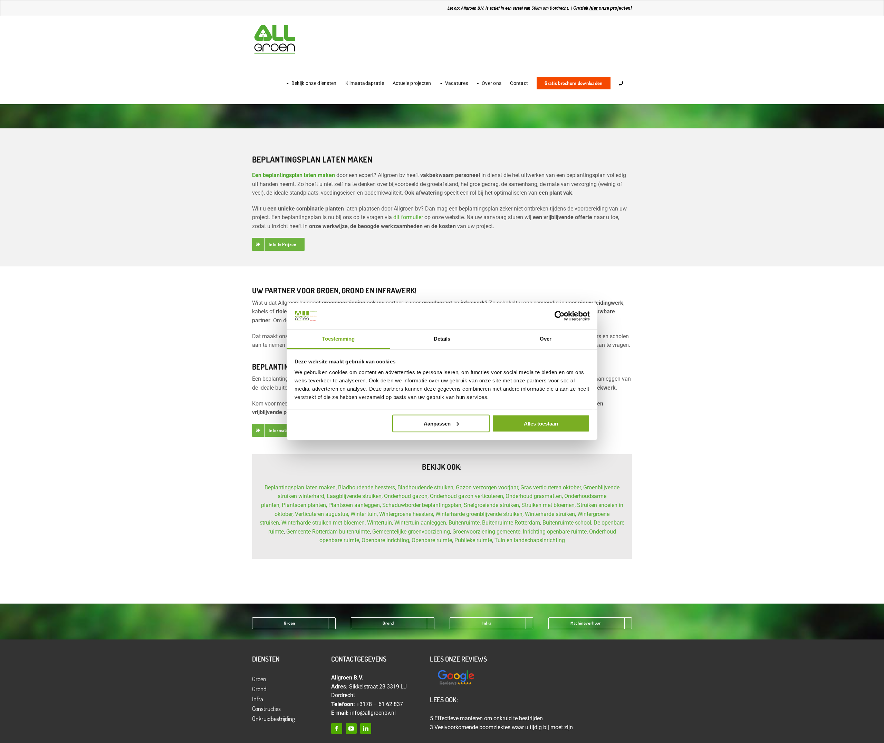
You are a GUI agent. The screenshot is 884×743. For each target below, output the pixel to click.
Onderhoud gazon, (406, 496)
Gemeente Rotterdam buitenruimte (328, 531)
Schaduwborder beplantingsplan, (422, 505)
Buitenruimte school (566, 522)
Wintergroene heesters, (406, 514)
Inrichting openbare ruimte (555, 531)
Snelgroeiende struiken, (492, 505)
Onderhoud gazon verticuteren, (467, 496)
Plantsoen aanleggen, (354, 505)
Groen (259, 679)
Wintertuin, (380, 522)
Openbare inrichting (385, 540)
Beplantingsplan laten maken (300, 487)
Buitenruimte (464, 522)
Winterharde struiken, (550, 514)
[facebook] (336, 728)
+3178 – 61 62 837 (379, 704)
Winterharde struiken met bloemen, (323, 522)
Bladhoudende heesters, (367, 487)
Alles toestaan (541, 423)
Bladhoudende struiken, (425, 487)
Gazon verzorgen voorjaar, (487, 487)
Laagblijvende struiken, (355, 496)
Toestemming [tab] (338, 339)
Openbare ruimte (432, 540)
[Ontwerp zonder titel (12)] (456, 670)
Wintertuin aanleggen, (420, 522)
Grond (259, 689)
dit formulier (408, 217)
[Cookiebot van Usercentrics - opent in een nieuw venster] (559, 316)
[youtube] (351, 728)
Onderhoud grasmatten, (535, 496)
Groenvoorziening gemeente (486, 531)
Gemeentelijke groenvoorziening (411, 531)
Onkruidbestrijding (273, 718)
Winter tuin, (364, 514)
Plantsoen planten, (304, 505)
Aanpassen (437, 423)
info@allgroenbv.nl (373, 713)
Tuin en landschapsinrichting (529, 540)
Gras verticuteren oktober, (551, 487)
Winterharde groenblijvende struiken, (479, 514)
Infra (257, 699)
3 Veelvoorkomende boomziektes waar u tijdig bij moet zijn (501, 727)
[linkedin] (365, 728)
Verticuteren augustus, (322, 514)
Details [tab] (442, 339)
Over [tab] (545, 339)
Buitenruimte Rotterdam (511, 522)
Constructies (266, 708)
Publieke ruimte (473, 540)
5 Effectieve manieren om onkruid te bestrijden (486, 718)
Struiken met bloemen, (548, 505)
